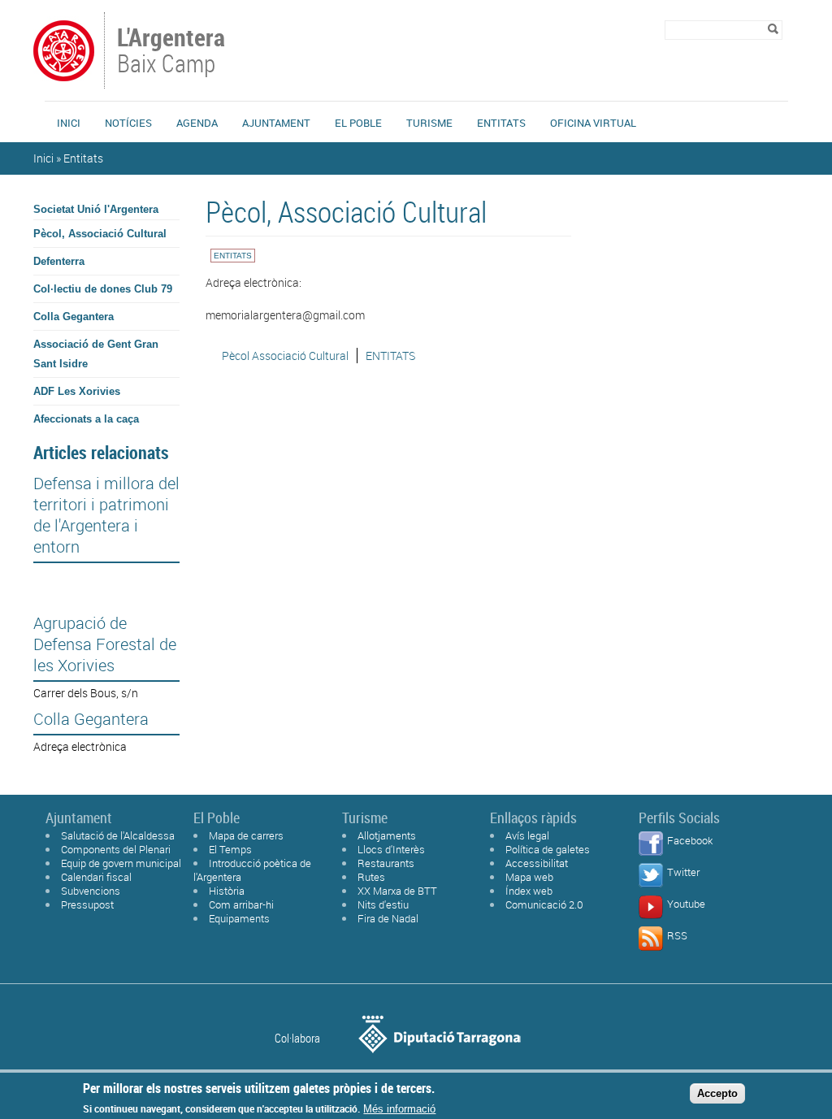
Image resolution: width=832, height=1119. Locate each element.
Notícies (128, 122)
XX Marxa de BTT (397, 890)
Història (227, 890)
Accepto (717, 1093)
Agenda (197, 122)
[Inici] (63, 81)
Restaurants (386, 863)
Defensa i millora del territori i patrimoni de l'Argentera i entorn (106, 515)
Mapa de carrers (246, 835)
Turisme (429, 122)
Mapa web (529, 877)
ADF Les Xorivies (76, 391)
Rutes (371, 877)
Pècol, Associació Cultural (100, 234)
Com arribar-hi (241, 904)
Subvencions (90, 890)
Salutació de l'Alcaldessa (118, 835)
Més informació (399, 1109)
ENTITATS (390, 355)
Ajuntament (276, 122)
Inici (68, 122)
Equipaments (239, 918)
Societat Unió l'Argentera (95, 209)
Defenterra (58, 261)
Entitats (501, 122)
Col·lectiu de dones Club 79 (102, 289)
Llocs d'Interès (391, 849)
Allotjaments (387, 835)
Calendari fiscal (96, 877)
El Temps (230, 849)
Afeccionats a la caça (86, 419)
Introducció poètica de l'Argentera (252, 870)
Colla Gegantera (73, 316)
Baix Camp (171, 52)
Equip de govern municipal (121, 863)
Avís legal (527, 835)
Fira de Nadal (388, 918)
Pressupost (87, 904)
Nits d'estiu (383, 904)
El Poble (358, 122)
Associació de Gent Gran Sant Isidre (95, 354)
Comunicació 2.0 (544, 904)
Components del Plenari (116, 849)
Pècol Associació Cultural (285, 355)
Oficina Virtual (593, 122)
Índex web (528, 890)
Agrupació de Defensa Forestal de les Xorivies (104, 644)
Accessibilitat (536, 863)
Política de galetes (547, 849)
